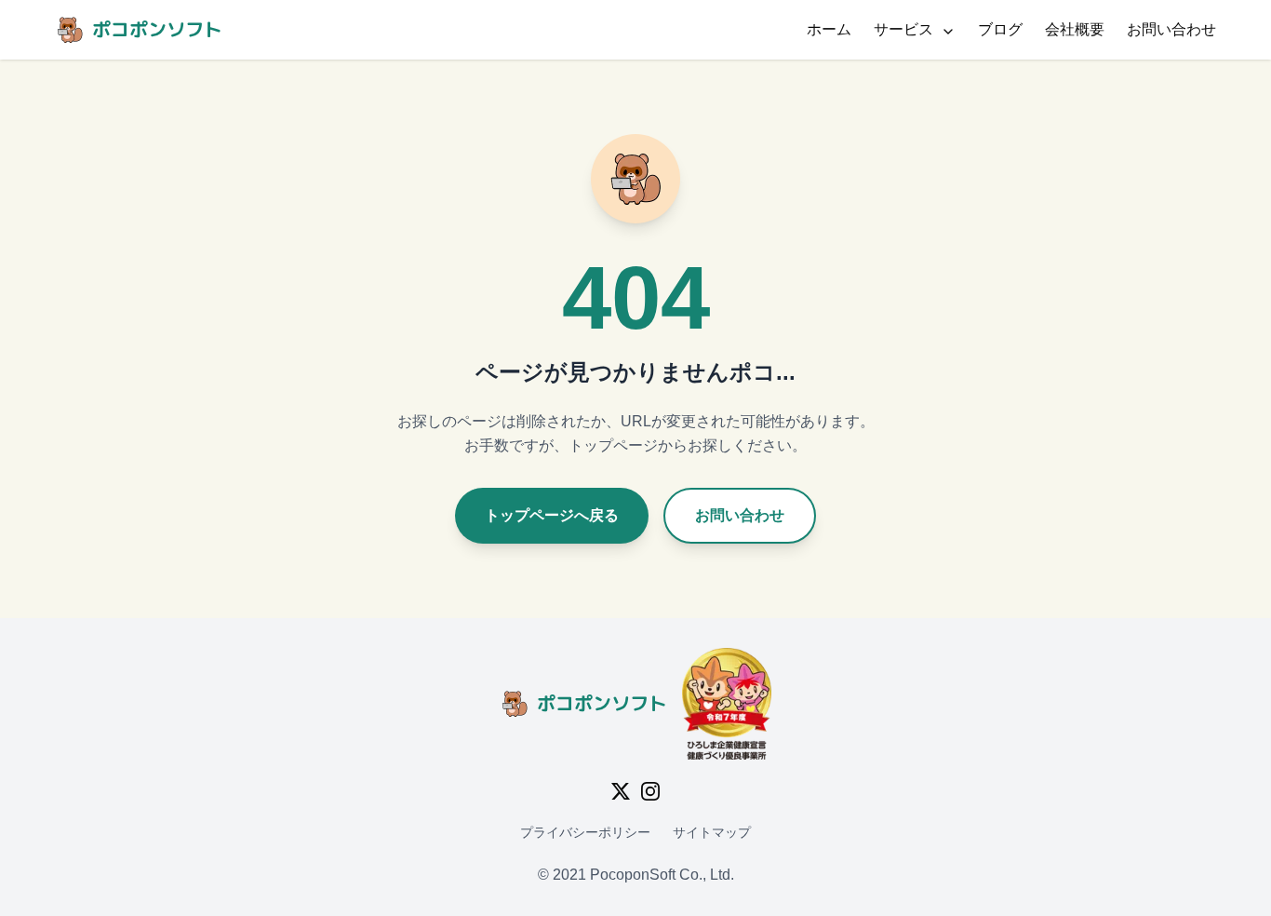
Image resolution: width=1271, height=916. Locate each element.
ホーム (829, 29)
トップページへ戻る (552, 515)
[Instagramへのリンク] (650, 791)
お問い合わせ (1171, 29)
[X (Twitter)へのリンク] (620, 791)
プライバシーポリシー (585, 832)
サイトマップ (712, 832)
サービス (903, 29)
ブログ (1000, 29)
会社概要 (1074, 29)
